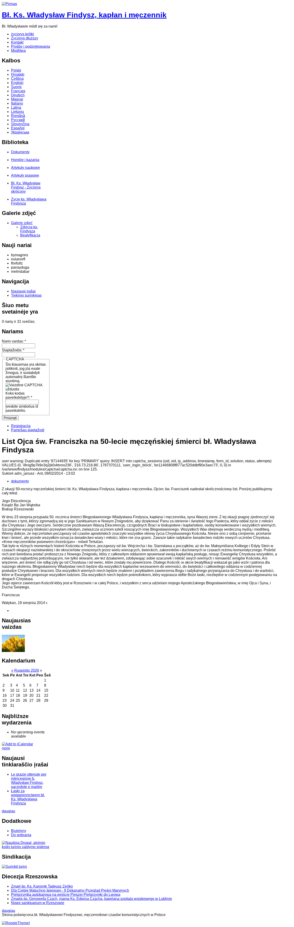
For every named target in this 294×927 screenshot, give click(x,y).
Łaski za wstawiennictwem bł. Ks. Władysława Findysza (28, 797)
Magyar (17, 99)
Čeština (17, 79)
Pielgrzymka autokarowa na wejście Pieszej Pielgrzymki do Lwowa (65, 894)
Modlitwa (18, 51)
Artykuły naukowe (25, 168)
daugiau (8, 811)
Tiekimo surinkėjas (26, 295)
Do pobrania (21, 835)
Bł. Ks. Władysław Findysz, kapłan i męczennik (84, 15)
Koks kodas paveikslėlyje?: (19, 395)
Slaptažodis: (13, 350)
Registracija (21, 426)
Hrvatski (17, 74)
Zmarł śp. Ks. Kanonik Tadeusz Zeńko (42, 886)
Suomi (16, 87)
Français (18, 91)
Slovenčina (20, 124)
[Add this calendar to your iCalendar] (17, 744)
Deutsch (18, 95)
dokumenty (20, 481)
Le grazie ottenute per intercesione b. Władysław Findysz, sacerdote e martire (28, 780)
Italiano (17, 103)
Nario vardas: (14, 341)
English (17, 83)
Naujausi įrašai (23, 291)
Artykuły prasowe (25, 175)
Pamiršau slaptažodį (27, 430)
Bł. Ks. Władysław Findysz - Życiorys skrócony (26, 187)
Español (18, 128)
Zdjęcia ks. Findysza (29, 229)
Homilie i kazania (25, 160)
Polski (16, 70)
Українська (20, 132)
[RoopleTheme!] (16, 923)
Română (18, 116)
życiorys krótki (22, 34)
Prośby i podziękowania (30, 46)
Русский (18, 120)
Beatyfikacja (30, 235)
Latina (16, 107)
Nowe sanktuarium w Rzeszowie (37, 903)
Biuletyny (18, 831)
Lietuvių (17, 112)
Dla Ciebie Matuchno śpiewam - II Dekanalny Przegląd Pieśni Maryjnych (70, 890)
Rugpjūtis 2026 (26, 670)
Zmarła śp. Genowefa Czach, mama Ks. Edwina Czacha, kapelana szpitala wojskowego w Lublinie (91, 899)
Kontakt (17, 42)
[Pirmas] (9, 4)
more (6, 748)
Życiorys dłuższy (24, 38)
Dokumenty (20, 152)
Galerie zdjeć (22, 223)
